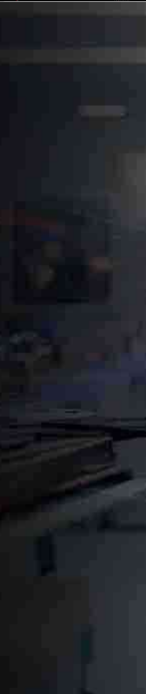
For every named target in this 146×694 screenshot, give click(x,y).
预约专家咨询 (18, 352)
